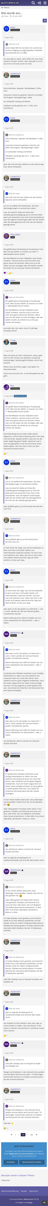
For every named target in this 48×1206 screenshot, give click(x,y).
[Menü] (45, 3)
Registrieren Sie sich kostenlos (21, 1154)
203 (23, 1134)
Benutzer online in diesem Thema (17, 1175)
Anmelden (11, 1162)
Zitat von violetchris (16, 135)
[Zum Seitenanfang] (44, 1203)
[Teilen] (45, 20)
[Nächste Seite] (36, 1134)
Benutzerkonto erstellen (31, 1162)
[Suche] (33, 3)
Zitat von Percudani (16, 297)
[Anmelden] (39, 3)
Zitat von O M (14, 44)
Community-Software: (24, 1199)
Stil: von (24, 1203)
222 (31, 1134)
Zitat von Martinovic (16, 770)
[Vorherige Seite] (12, 1134)
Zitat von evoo (14, 193)
